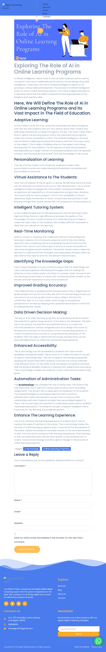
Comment (20, 465)
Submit (78, 634)
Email (17, 511)
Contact (47, 16)
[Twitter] (12, 603)
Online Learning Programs (56, 448)
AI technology (31, 448)
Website (18, 523)
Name (18, 500)
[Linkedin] (18, 603)
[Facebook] (6, 603)
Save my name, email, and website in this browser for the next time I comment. (48, 539)
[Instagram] (24, 603)
